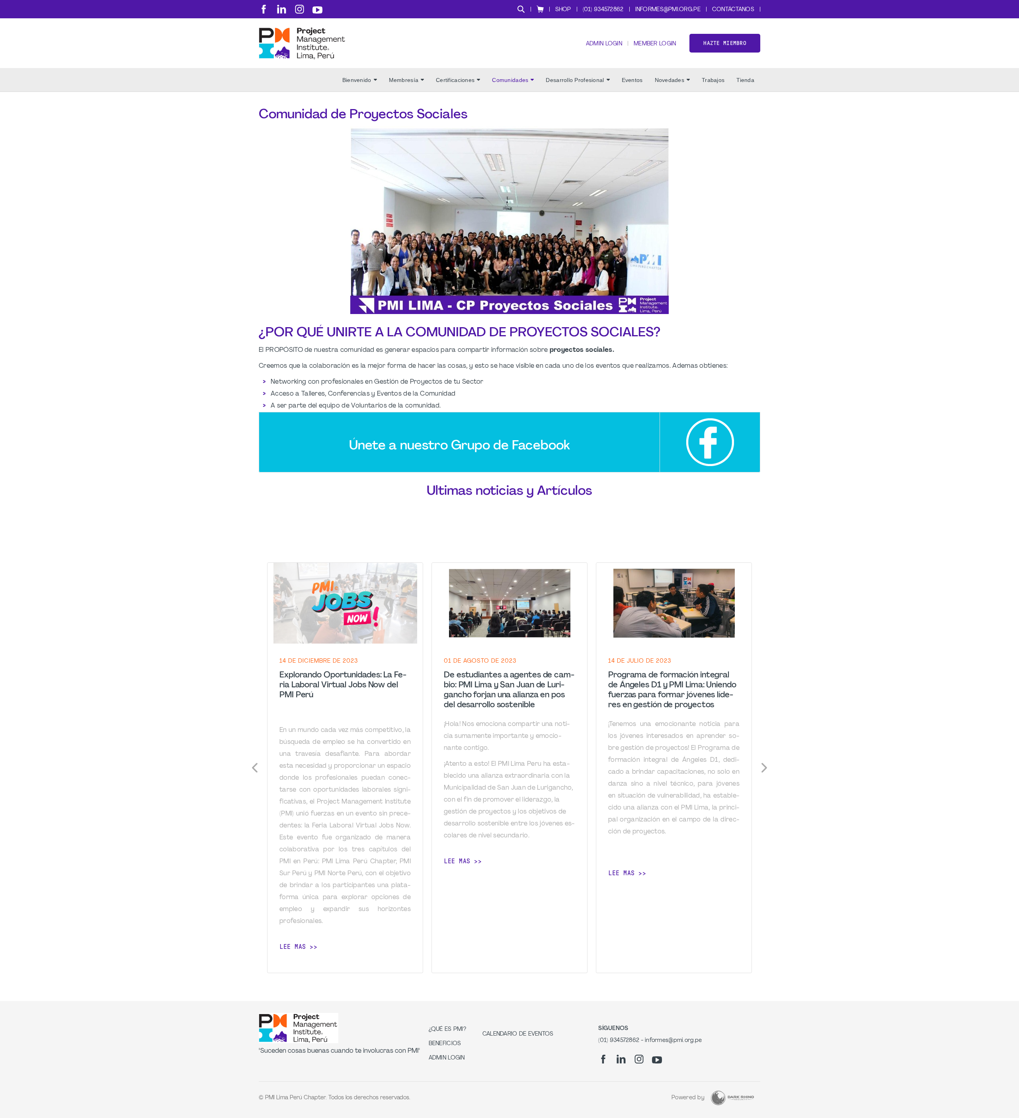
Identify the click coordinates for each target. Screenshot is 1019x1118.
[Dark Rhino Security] (732, 1098)
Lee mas (292, 946)
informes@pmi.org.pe (668, 10)
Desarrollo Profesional (575, 80)
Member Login (655, 44)
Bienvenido (356, 80)
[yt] (317, 10)
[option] (345, 768)
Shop (563, 10)
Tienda (745, 80)
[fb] (264, 9)
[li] (282, 9)
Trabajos (713, 80)
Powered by (688, 1098)
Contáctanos (733, 10)
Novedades (670, 80)
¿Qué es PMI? (447, 1029)
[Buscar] (521, 9)
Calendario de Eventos (518, 1034)
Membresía (404, 80)
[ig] (300, 9)
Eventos (632, 80)
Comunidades (510, 80)
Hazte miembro (724, 43)
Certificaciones (455, 80)
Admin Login (604, 44)
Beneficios (445, 1044)
